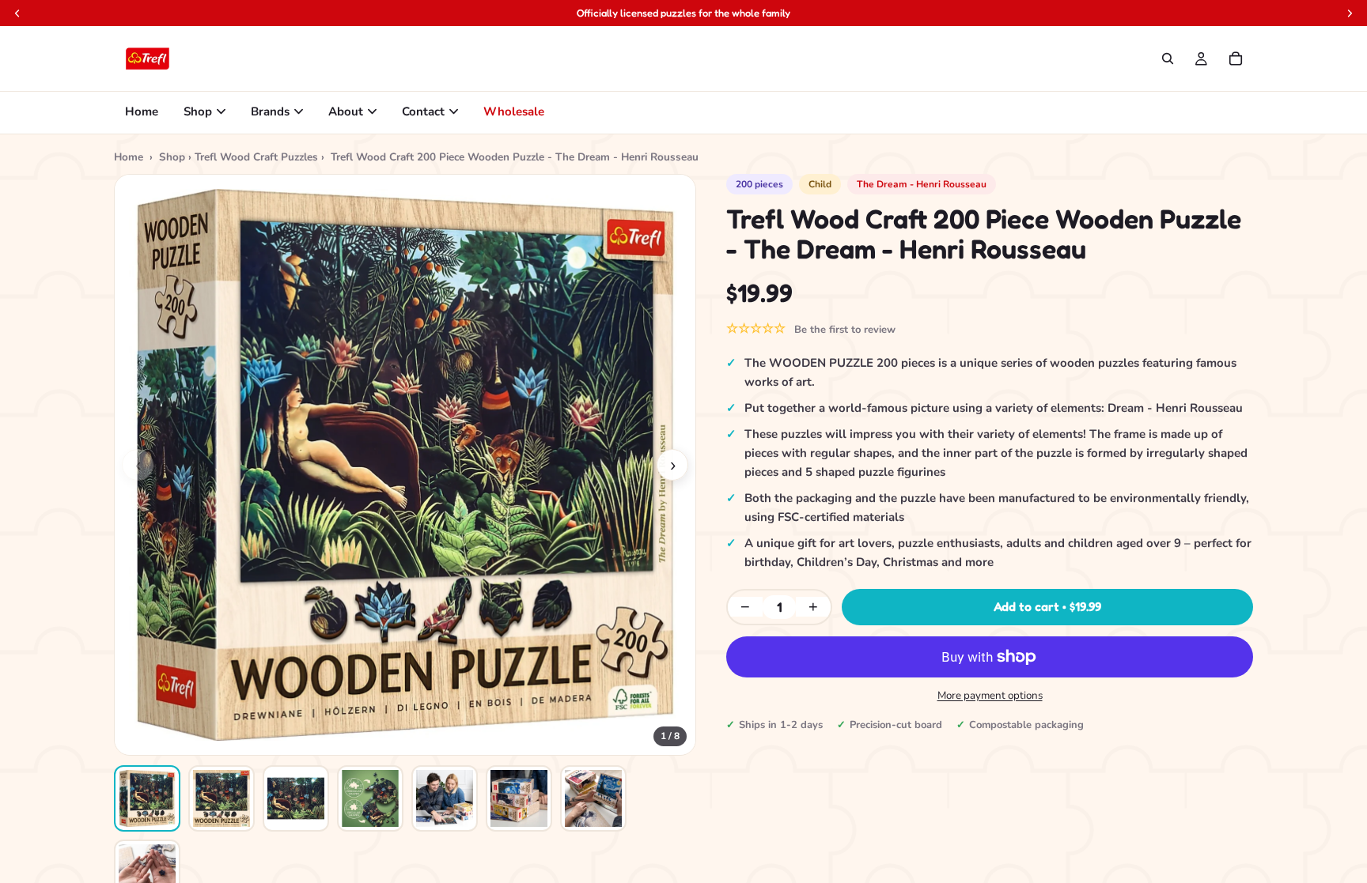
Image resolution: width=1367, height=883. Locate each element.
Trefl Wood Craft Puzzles (256, 156)
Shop (198, 111)
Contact (423, 111)
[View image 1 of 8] (147, 798)
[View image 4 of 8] (370, 798)
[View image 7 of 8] (593, 798)
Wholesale (513, 111)
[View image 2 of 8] (221, 798)
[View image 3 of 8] (296, 798)
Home (141, 111)
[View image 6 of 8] (519, 798)
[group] (405, 465)
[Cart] (1235, 58)
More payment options (990, 696)
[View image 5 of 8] (444, 798)
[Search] (1167, 58)
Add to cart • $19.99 (1047, 606)
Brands (270, 111)
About (345, 111)
